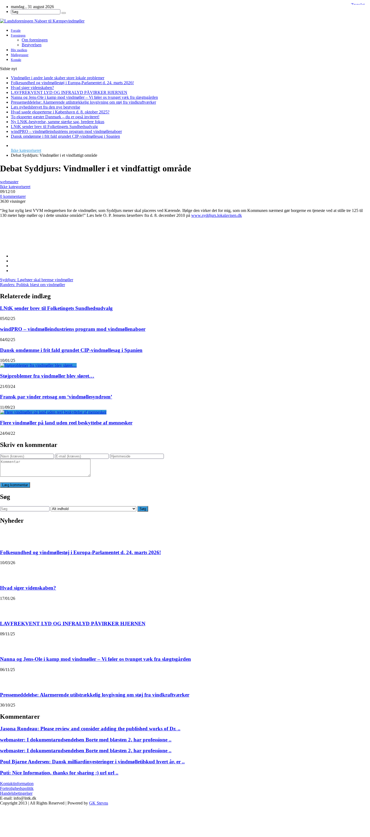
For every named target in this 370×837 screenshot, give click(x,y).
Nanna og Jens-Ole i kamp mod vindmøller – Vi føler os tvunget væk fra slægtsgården (84, 97)
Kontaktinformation (17, 783)
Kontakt (16, 60)
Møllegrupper (19, 55)
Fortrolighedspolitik (17, 788)
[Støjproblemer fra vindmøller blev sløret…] (38, 365)
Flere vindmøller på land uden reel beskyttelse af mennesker (66, 423)
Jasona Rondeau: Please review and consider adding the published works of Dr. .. (90, 728)
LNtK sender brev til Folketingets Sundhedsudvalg (54, 126)
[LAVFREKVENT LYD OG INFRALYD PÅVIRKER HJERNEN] (7, 607)
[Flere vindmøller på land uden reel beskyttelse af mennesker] (53, 412)
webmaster (9, 181)
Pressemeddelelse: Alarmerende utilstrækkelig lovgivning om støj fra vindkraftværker (83, 102)
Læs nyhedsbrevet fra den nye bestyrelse (45, 107)
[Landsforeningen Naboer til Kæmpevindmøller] (185, 21)
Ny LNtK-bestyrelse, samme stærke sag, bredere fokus (57, 121)
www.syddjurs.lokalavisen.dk (216, 215)
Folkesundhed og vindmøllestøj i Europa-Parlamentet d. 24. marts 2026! (72, 82)
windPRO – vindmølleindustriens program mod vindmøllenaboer (66, 131)
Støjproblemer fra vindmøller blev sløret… (47, 376)
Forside (16, 30)
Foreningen (18, 35)
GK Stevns (98, 803)
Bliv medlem (19, 50)
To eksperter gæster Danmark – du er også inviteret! (55, 117)
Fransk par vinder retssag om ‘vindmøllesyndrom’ (56, 397)
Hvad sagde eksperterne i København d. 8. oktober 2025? (60, 112)
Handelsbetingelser (16, 793)
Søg (142, 509)
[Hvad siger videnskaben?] (7, 572)
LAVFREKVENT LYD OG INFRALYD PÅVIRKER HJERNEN (69, 92)
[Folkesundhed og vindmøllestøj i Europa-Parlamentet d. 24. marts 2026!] (7, 536)
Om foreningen (35, 40)
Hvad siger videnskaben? (32, 87)
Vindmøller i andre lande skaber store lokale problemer (57, 78)
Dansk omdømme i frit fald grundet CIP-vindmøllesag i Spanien (65, 136)
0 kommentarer (13, 196)
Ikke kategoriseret (26, 150)
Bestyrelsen (31, 44)
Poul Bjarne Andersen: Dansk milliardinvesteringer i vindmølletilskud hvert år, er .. (92, 761)
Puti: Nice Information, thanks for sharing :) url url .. (59, 773)
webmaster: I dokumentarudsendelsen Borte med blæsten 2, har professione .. (85, 740)
